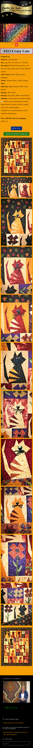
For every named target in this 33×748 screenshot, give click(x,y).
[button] (2, 33)
